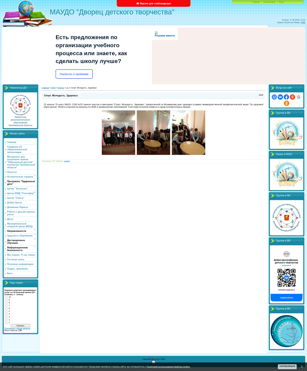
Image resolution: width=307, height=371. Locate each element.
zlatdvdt (67, 161)
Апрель (61, 88)
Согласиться (287, 366)
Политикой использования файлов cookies (168, 366)
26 (67, 88)
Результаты (9, 328)
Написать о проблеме (74, 74)
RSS (303, 22)
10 (10, 297)
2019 (53, 88)
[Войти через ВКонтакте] (280, 97)
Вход (281, 2)
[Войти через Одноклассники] (286, 103)
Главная (256, 2)
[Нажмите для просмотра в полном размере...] (118, 154)
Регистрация (269, 2)
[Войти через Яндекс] (292, 97)
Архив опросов (23, 328)
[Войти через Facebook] (286, 97)
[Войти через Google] (298, 97)
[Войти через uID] (274, 97)
